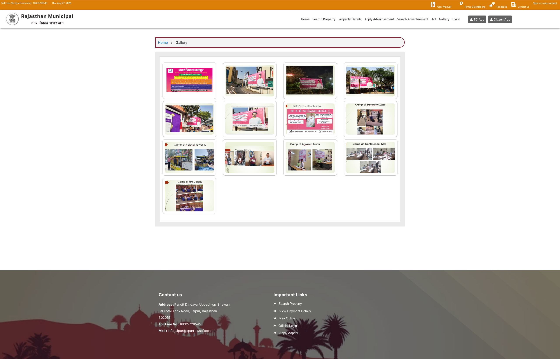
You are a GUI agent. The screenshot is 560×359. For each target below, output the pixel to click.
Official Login (287, 326)
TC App (479, 19)
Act (433, 19)
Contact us (523, 7)
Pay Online (287, 318)
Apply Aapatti (288, 333)
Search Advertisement (412, 19)
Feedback (502, 7)
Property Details (349, 19)
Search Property (324, 19)
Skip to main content (545, 3)
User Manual (444, 7)
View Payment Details (295, 311)
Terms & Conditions (474, 7)
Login (456, 19)
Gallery (444, 19)
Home (305, 19)
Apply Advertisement (379, 19)
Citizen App (501, 19)
